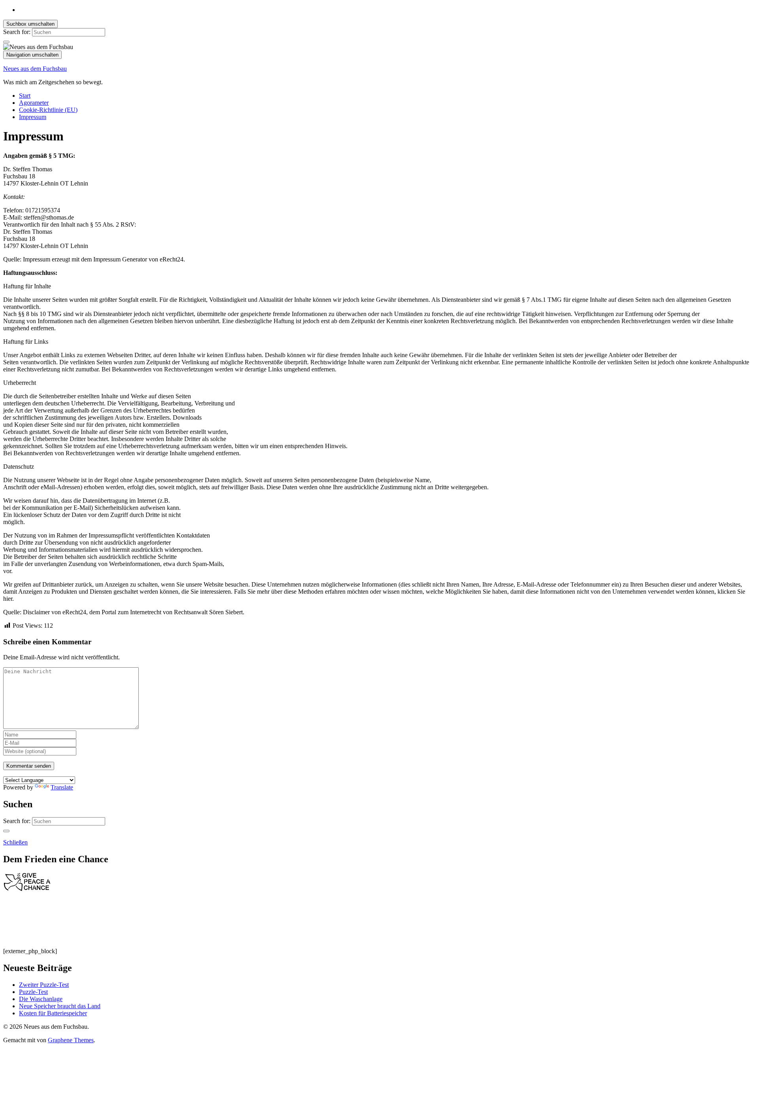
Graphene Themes (71, 1040)
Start (24, 95)
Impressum (32, 117)
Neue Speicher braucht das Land (59, 1006)
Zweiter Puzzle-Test (44, 984)
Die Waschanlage (40, 999)
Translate (62, 787)
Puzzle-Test (33, 991)
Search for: (16, 31)
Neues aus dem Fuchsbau (35, 68)
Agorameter (34, 102)
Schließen (15, 842)
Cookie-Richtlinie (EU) (48, 109)
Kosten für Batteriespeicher (53, 1013)
